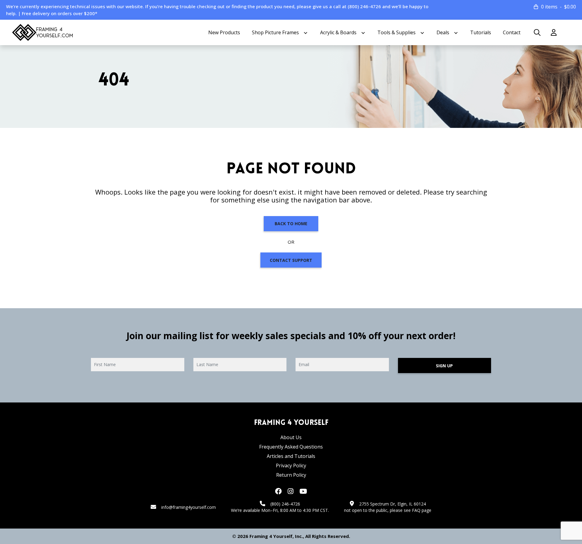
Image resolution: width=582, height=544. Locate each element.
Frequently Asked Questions (291, 446)
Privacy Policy (291, 465)
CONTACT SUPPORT (291, 260)
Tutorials (480, 32)
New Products (224, 32)
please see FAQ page (410, 510)
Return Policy (291, 475)
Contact (511, 32)
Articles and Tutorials (291, 456)
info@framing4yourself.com (188, 507)
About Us (291, 437)
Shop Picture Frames (275, 32)
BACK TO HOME (291, 223)
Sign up (444, 366)
